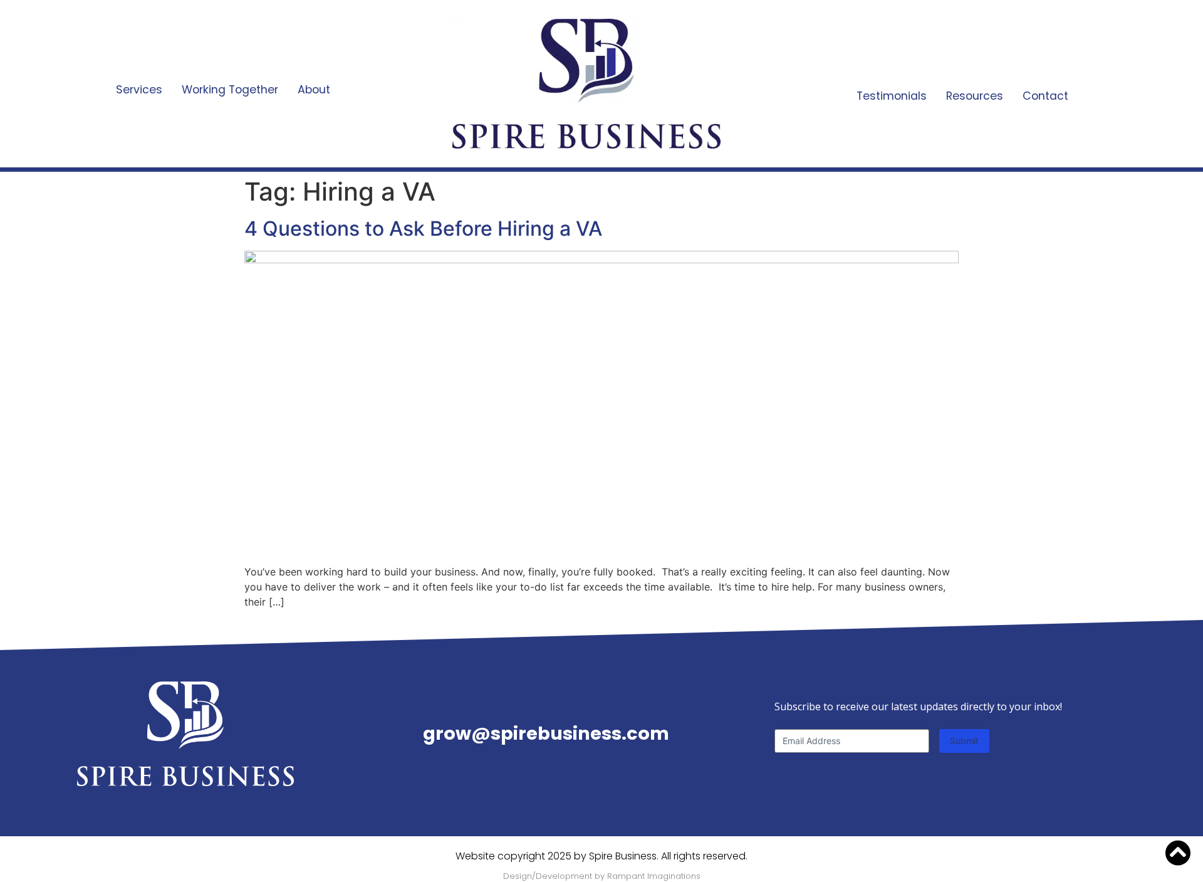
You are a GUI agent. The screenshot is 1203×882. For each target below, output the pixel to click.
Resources (974, 95)
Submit (964, 740)
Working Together (230, 89)
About (314, 89)
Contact (1045, 95)
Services (139, 89)
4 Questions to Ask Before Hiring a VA (423, 228)
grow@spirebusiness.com (546, 733)
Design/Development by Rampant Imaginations (601, 876)
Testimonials (892, 95)
